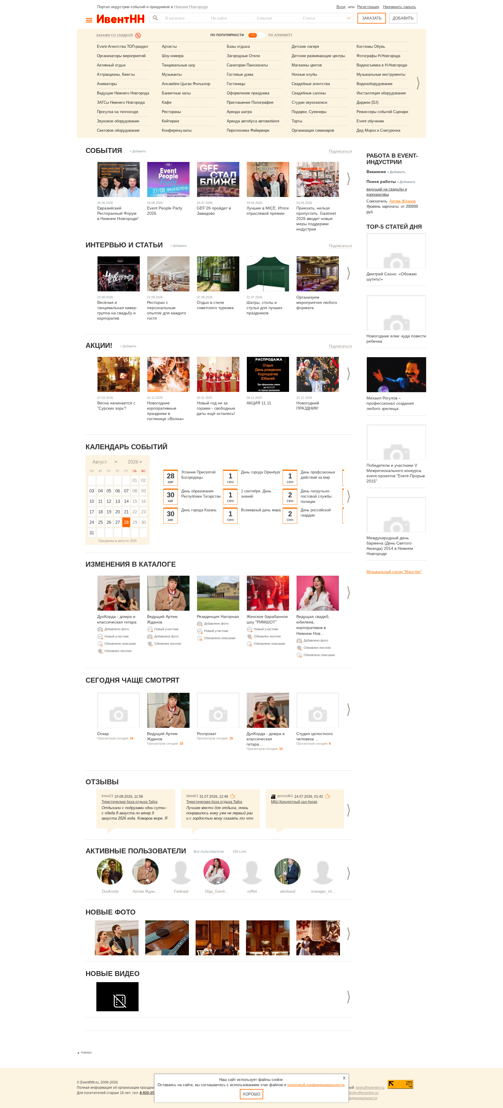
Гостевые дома (240, 74)
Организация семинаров (313, 130)
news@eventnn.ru (370, 1088)
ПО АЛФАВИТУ (280, 35)
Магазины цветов (307, 65)
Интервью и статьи (124, 245)
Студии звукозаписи (309, 102)
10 (91, 501)
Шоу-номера (172, 56)
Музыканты (172, 74)
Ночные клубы (304, 74)
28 (126, 522)
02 (143, 480)
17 (91, 511)
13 (117, 501)
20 (117, 511)
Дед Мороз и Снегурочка (378, 130)
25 (100, 522)
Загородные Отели (243, 56)
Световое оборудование (118, 130)
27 (117, 522)
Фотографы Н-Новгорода (378, 56)
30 (143, 522)
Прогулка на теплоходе (117, 112)
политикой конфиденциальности (315, 1085)
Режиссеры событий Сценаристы (386, 112)
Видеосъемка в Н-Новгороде (382, 65)
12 (109, 501)
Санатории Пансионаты (247, 65)
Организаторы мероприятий (121, 56)
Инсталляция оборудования (381, 93)
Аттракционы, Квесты (116, 74)
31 (91, 532)
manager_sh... (323, 891)
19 (109, 511)
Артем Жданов (402, 201)
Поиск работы (381, 181)
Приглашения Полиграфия (250, 102)
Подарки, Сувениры (309, 112)
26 (109, 522)
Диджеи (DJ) (367, 102)
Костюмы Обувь (371, 46)
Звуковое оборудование (118, 121)
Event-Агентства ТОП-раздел (122, 46)
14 (126, 501)
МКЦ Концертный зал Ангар (294, 802)
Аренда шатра (239, 112)
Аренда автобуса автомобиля (253, 121)
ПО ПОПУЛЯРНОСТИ (227, 35)
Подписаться (340, 151)
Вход (341, 7)
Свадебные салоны (309, 93)
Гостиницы (236, 84)
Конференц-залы (177, 130)
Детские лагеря (305, 46)
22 (134, 511)
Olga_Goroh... (217, 891)
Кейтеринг (171, 121)
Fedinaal (181, 891)
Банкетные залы (176, 93)
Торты (297, 121)
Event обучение (370, 121)
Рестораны (171, 112)
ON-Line (239, 852)
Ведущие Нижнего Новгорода (123, 93)
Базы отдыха (238, 46)
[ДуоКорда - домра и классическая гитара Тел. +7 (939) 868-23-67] (117, 937)
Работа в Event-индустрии (392, 158)
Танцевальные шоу (178, 65)
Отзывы (102, 782)
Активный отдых (111, 65)
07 (126, 490)
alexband (287, 891)
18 (100, 511)
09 (143, 490)
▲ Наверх (84, 1052)
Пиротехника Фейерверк (248, 130)
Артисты (169, 46)
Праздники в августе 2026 (117, 540)
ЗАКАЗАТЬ (372, 18)
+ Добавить (138, 151)
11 (100, 501)
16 (143, 501)
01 (134, 480)
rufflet (252, 891)
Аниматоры (107, 84)
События (104, 150)
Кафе (166, 102)
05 (109, 490)
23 (143, 511)
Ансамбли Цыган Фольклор (186, 84)
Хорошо (251, 1094)
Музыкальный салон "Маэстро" (394, 572)
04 (100, 490)
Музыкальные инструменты (381, 74)
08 (134, 490)
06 (117, 490)
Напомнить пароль (399, 7)
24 (91, 522)
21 (126, 511)
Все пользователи (209, 852)
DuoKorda (110, 891)
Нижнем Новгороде (191, 7)
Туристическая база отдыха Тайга (129, 802)
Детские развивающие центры (318, 56)
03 (91, 490)
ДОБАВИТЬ (403, 18)
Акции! (99, 345)
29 (134, 522)
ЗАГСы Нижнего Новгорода (121, 102)
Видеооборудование (374, 84)
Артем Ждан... (145, 891)
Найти (154, 18)
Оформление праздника (248, 93)
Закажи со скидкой (114, 35)
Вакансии (376, 171)
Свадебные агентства (311, 84)
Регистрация (368, 7)
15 (134, 501)
